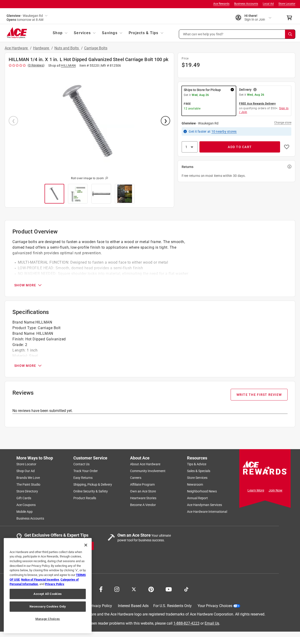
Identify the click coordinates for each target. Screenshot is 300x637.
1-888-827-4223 (186, 623)
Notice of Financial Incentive (40, 579)
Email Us (212, 623)
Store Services (197, 478)
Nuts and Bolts (67, 48)
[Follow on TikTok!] (186, 588)
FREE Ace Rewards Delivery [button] (257, 103)
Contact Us (81, 464)
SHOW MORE (25, 285)
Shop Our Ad (25, 471)
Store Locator (286, 3)
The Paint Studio (28, 484)
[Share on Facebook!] (101, 588)
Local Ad (268, 3)
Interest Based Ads (133, 606)
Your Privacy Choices (215, 606)
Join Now (275, 490)
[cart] (290, 18)
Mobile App (24, 511)
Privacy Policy (100, 606)
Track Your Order (85, 471)
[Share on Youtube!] (168, 588)
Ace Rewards (221, 3)
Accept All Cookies (48, 594)
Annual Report (197, 498)
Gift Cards (23, 498)
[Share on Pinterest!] (151, 588)
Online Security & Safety (90, 491)
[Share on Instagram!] (116, 588)
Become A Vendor (143, 505)
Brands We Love (28, 478)
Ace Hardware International (207, 511)
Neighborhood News (202, 491)
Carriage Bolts (95, 48)
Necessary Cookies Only (48, 606)
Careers (135, 478)
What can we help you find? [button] (203, 34)
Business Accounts (246, 3)
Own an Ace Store (143, 491)
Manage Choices (47, 619)
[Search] (290, 34)
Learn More (256, 490)
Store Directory (27, 491)
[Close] (86, 545)
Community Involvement (147, 471)
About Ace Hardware (145, 464)
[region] (48, 585)
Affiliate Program (142, 484)
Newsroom (195, 484)
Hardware (41, 48)
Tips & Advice (196, 464)
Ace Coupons (26, 505)
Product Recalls (84, 498)
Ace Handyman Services (204, 505)
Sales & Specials (198, 471)
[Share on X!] (134, 588)
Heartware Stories (143, 498)
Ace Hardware (17, 48)
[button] (237, 34)
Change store (282, 122)
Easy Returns (83, 478)
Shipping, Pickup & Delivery (92, 484)
